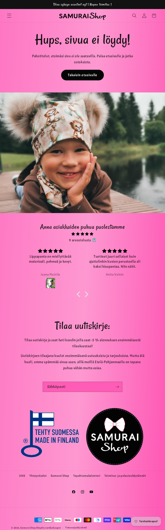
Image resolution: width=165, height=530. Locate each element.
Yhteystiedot (38, 476)
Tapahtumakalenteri (86, 476)
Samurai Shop (60, 476)
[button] (9, 16)
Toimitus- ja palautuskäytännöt (125, 476)
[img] (82, 234)
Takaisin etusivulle (82, 75)
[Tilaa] (117, 387)
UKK (22, 476)
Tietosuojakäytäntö (76, 527)
